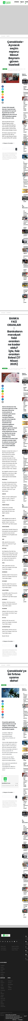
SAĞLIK (2, 974)
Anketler (10, 982)
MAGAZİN (3, 969)
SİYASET (2, 976)
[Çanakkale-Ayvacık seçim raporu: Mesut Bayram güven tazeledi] (10, 78)
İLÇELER (8, 36)
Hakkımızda (3, 946)
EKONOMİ (8, 312)
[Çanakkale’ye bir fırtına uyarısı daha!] (10, 692)
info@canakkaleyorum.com (8, 785)
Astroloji (9, 989)
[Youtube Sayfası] (8, 941)
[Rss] (13, 941)
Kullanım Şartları (15, 946)
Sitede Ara (10, 981)
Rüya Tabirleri (9, 987)
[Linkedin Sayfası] (10, 941)
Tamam (20, 1019)
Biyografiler (10, 984)
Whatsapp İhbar (15, 948)
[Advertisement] (14, 20)
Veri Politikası (3, 950)
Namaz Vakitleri (2, 988)
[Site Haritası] (15, 941)
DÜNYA (2, 967)
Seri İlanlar (3, 1000)
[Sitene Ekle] (17, 941)
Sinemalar (3, 998)
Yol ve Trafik (2, 984)
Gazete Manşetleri (3, 1005)
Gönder (16, 149)
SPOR (2, 970)
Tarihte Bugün (2, 996)
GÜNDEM (16, 2)
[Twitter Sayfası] (3, 941)
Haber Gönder (15, 950)
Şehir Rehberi (2, 1002)
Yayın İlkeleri (3, 948)
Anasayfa (3, 36)
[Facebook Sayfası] (1, 941)
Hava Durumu (2, 981)
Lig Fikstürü (2, 992)
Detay (14, 1019)
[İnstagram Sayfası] (6, 941)
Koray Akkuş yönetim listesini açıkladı (25, 81)
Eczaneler (3, 990)
